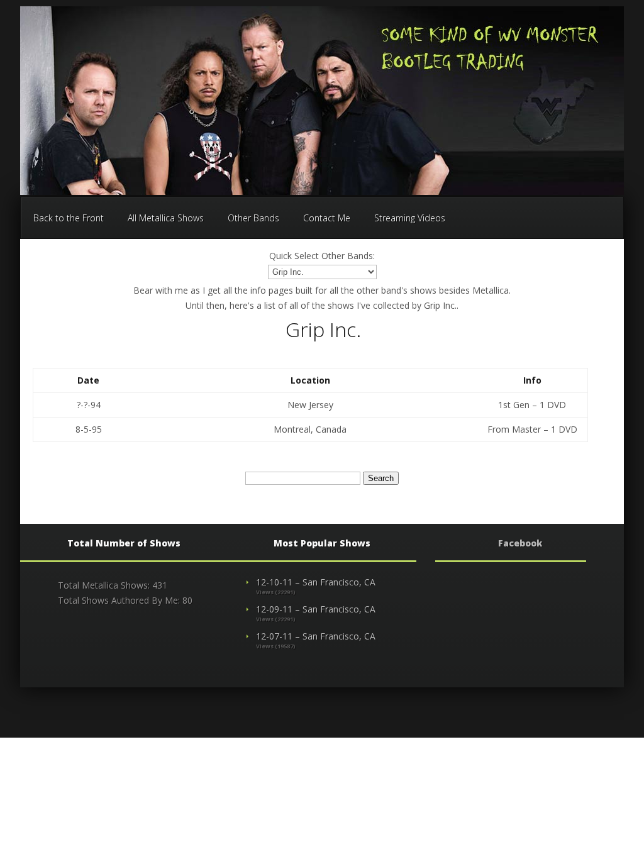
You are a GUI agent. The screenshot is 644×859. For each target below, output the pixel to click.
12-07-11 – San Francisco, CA (315, 636)
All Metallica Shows (166, 218)
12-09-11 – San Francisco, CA (315, 609)
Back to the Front (68, 218)
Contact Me (326, 218)
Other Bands (253, 218)
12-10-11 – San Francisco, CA (315, 582)
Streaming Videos (409, 218)
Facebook (520, 543)
